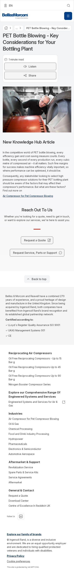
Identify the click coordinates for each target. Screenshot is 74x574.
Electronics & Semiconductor (25, 448)
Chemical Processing (20, 428)
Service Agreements (20, 477)
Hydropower (16, 438)
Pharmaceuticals (18, 443)
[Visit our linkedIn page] (21, 516)
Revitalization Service (21, 467)
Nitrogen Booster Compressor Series (30, 384)
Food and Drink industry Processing (29, 433)
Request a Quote (18, 495)
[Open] (68, 16)
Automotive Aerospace (22, 453)
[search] (68, 6)
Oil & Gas (14, 423)
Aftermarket (15, 482)
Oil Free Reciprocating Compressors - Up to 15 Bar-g (35, 360)
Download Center (19, 500)
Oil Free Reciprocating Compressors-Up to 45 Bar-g (35, 369)
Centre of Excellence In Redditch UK (29, 505)
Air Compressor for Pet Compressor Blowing (28, 195)
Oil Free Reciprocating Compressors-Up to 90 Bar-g (35, 377)
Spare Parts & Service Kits (23, 472)
